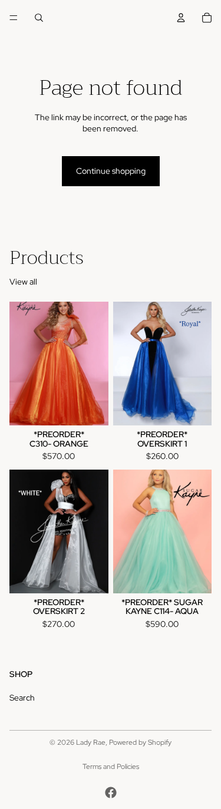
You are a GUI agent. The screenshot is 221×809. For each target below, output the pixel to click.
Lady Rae (90, 742)
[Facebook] (111, 792)
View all (23, 281)
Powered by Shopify (140, 742)
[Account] (181, 18)
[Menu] (13, 17)
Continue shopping (111, 171)
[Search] (39, 18)
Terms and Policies (111, 766)
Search (22, 697)
